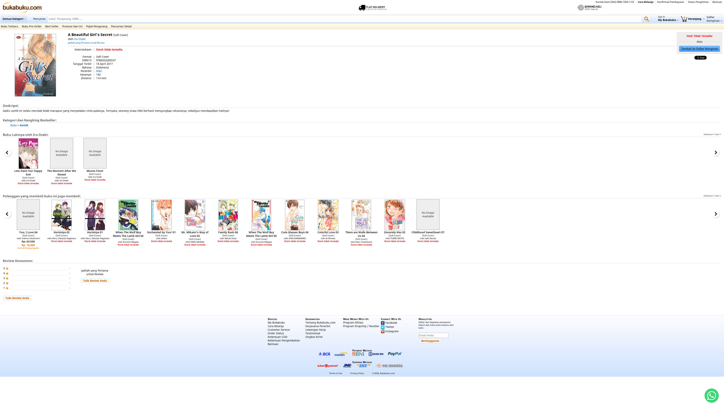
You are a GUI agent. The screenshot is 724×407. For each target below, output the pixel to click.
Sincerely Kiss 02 (394, 232)
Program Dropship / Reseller (361, 326)
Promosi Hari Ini (72, 26)
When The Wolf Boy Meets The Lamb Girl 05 (261, 234)
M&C (99, 71)
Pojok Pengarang (96, 26)
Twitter (389, 327)
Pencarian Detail (121, 26)
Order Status (276, 333)
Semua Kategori (13, 19)
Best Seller (52, 26)
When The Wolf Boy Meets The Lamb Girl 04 (128, 234)
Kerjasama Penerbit (317, 326)
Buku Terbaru (9, 26)
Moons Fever (95, 171)
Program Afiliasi (353, 322)
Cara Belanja (645, 2)
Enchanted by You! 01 (161, 232)
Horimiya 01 (95, 232)
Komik (24, 125)
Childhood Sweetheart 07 (428, 232)
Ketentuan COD (277, 337)
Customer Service (279, 329)
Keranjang (693, 19)
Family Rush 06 (228, 232)
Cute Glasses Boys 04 (294, 232)
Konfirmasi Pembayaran (670, 2)
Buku (13, 125)
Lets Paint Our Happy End (28, 172)
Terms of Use (335, 373)
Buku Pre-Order (32, 26)
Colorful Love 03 (328, 232)
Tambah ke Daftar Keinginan (699, 49)
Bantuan (717, 2)
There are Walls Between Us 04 (361, 234)
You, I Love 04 (28, 232)
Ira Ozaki (79, 39)
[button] (95, 280)
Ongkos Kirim (314, 337)
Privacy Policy (357, 373)
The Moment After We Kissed (61, 172)
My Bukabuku (276, 322)
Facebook (391, 322)
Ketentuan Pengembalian (284, 340)
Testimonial (312, 333)
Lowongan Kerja (315, 329)
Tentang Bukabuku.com (320, 322)
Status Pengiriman (698, 2)
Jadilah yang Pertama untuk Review (86, 42)
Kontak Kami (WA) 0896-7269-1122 (615, 2)
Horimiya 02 (62, 232)
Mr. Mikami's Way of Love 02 (194, 234)
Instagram (392, 331)
